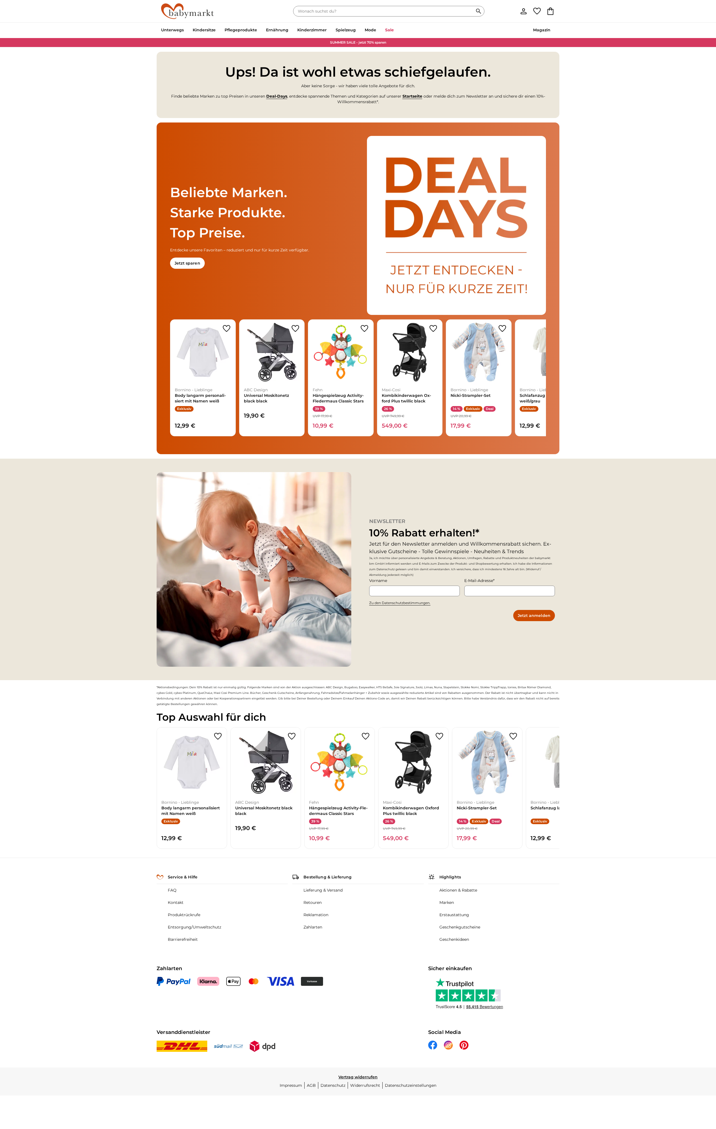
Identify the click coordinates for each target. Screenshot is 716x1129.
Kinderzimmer (312, 29)
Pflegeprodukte (241, 29)
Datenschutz (333, 1085)
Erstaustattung (454, 914)
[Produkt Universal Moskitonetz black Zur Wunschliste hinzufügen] (295, 328)
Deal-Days (276, 96)
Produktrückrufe (184, 914)
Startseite (412, 96)
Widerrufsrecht (365, 1085)
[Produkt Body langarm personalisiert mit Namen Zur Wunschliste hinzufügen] (226, 328)
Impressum (291, 1085)
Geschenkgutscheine (459, 927)
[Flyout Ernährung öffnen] (290, 30)
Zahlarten (312, 927)
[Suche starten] (478, 11)
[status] (384, 11)
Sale (389, 29)
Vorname (378, 580)
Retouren (312, 902)
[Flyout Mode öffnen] (378, 30)
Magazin (541, 29)
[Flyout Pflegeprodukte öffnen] (259, 30)
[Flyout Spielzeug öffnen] (358, 30)
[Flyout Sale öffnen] (396, 30)
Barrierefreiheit (183, 939)
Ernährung (277, 29)
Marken (446, 902)
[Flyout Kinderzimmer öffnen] (329, 30)
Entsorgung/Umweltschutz (194, 927)
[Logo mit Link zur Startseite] (187, 11)
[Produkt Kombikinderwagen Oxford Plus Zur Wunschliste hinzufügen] (433, 328)
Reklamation (315, 914)
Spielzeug (346, 29)
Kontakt (175, 902)
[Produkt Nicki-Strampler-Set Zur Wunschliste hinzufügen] (502, 328)
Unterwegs (172, 29)
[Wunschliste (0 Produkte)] (537, 11)
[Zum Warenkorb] (550, 11)
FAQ (172, 890)
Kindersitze (204, 29)
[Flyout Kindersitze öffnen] (218, 30)
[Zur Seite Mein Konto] (523, 11)
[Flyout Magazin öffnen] (552, 30)
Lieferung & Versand (323, 890)
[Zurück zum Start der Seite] (698, 1088)
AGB (311, 1085)
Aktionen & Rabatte (458, 890)
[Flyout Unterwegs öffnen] (186, 30)
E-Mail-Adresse (478, 580)
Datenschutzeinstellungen (410, 1085)
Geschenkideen (454, 939)
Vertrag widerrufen (358, 1076)
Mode (370, 29)
